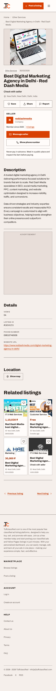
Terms (6, 645)
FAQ (6, 653)
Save (13, 104)
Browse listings (10, 568)
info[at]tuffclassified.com (41, 670)
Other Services (11, 70)
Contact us (8, 621)
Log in (6, 594)
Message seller (20, 134)
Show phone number (30, 142)
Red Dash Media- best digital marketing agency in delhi (15, 428)
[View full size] (28, 47)
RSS (21, 675)
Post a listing (9, 576)
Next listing (43, 493)
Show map (15, 376)
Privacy (7, 637)
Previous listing (15, 493)
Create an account (12, 602)
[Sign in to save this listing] (23, 403)
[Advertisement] (28, 264)
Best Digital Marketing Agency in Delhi (40, 427)
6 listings (30, 127)
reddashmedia (23, 118)
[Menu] (48, 5)
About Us (8, 629)
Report (45, 104)
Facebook (8, 675)
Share (30, 104)
